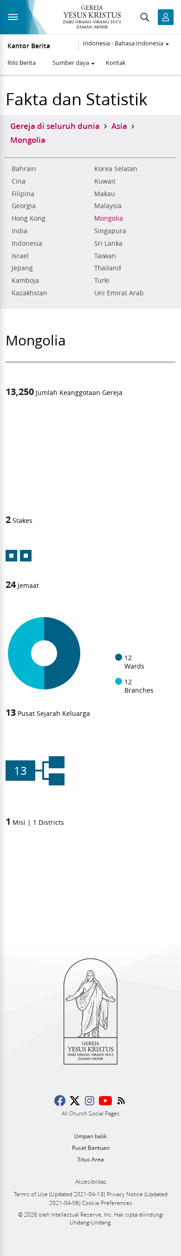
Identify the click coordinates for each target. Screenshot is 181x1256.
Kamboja (25, 280)
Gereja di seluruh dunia (55, 125)
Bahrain (24, 168)
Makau (104, 193)
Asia (119, 125)
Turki (102, 280)
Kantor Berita (28, 46)
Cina (19, 181)
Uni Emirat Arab (119, 293)
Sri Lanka (108, 243)
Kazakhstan (29, 293)
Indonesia (27, 243)
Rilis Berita (21, 62)
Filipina (23, 193)
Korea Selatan (115, 168)
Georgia (24, 205)
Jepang (22, 268)
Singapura (110, 231)
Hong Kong (28, 218)
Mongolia (108, 218)
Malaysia (108, 205)
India (19, 231)
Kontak (116, 62)
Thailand (107, 268)
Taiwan (105, 256)
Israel (20, 256)
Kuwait (105, 181)
